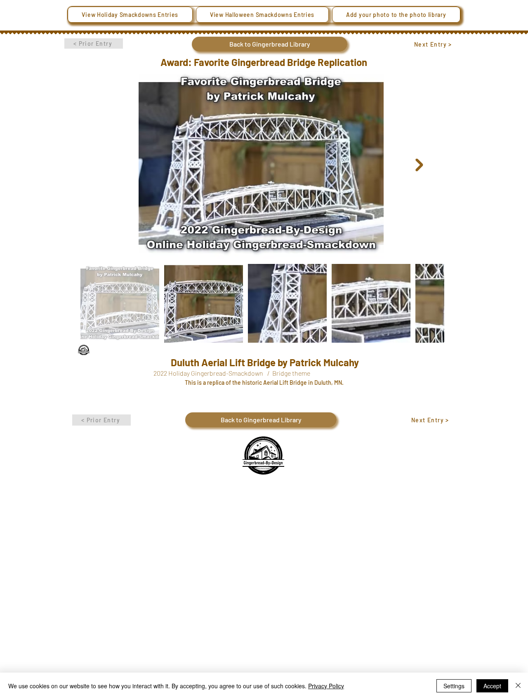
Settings (453, 686)
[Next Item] (419, 165)
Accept (492, 686)
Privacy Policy (326, 686)
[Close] (518, 685)
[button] (130, 15)
